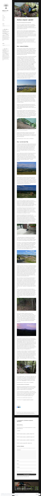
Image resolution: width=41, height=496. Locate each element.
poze (3, 58)
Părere (7, 58)
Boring (3, 32)
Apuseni (8, 29)
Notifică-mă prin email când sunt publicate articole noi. (24, 473)
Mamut (3, 57)
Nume (18, 460)
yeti (22, 412)
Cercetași (3, 16)
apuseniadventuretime (4, 30)
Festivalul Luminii (6, 36)
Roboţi (4, 39)
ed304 (8, 35)
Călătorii (3, 35)
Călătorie (25, 412)
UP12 (7, 39)
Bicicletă (8, 31)
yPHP (8, 39)
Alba (3, 29)
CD (8, 32)
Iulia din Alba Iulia (20, 424)
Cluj (27, 413)
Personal (8, 57)
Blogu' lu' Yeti (5, 10)
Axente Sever (4, 31)
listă (22, 58)
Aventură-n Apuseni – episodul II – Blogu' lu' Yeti (27, 433)
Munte (5, 57)
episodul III (28, 399)
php (2, 58)
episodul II (24, 399)
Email (18, 463)
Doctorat (6, 35)
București (5, 32)
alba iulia (5, 29)
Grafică (8, 36)
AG (2, 29)
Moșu (4, 57)
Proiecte (3, 20)
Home (3, 15)
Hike (2, 37)
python (6, 58)
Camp (7, 32)
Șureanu (3, 40)
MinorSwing (24, 380)
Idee (4, 37)
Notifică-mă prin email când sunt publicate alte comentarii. (24, 471)
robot (3, 39)
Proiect (5, 38)
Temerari (6, 39)
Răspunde (18, 430)
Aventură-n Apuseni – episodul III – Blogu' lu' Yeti (27, 436)
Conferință (8, 33)
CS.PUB (7, 34)
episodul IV (31, 399)
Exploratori (3, 36)
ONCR (7, 57)
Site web (18, 467)
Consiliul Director (4, 54)
